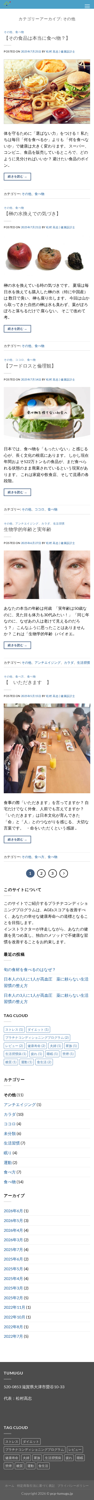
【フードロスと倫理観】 (30, 365)
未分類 (10, 1133)
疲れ (36, 1054)
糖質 (11, 1062)
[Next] (63, 873)
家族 (71, 1046)
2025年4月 (13, 1278)
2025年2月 (13, 1297)
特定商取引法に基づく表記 (36, 1486)
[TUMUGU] (30, 4)
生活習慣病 (15, 1054)
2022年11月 (14, 1307)
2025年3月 (13, 1288)
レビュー (14, 1046)
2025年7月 (13, 1249)
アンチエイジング (26, 523)
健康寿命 (36, 1046)
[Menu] (87, 6)
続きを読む (17, 176)
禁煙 (68, 1054)
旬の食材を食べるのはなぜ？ (30, 969)
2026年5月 (13, 1220)
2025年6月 (13, 1258)
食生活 (44, 1062)
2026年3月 (13, 1239)
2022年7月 (13, 1336)
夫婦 (55, 1046)
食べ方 (19, 676)
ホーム (10, 1486)
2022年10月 (14, 1316)
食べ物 (19, 32)
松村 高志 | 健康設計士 (60, 51)
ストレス (14, 1030)
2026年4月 (13, 1230)
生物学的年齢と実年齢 (27, 529)
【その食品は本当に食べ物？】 (37, 38)
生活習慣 (59, 523)
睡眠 (52, 1054)
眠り (8, 1152)
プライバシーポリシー (73, 1486)
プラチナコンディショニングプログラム (37, 1038)
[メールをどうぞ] (17, 1411)
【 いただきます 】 (27, 682)
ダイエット (38, 1030)
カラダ (45, 523)
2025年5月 (13, 1268)
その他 (8, 32)
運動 (26, 1062)
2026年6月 (13, 1210)
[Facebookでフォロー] (8, 1411)
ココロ (19, 359)
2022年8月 (13, 1326)
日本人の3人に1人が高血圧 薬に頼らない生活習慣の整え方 (46, 982)
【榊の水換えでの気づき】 (32, 213)
